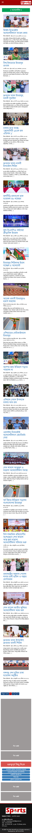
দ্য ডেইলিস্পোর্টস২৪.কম (7, 819)
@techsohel (20, 831)
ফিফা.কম (16, 777)
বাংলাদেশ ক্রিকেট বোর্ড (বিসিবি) (16, 772)
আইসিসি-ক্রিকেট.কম (16, 774)
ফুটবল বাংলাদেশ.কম (16, 780)
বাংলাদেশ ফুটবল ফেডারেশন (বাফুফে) (16, 769)
